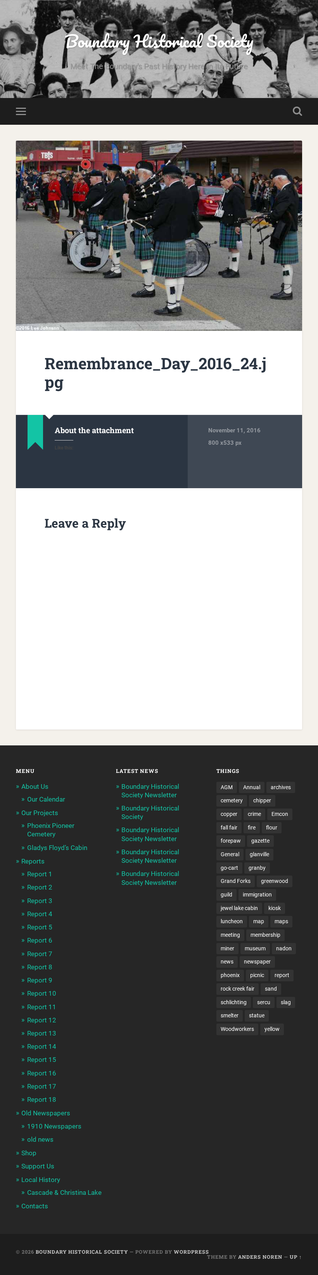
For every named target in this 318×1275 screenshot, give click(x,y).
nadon (284, 948)
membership (265, 935)
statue (256, 1015)
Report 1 (39, 874)
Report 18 (41, 1099)
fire (252, 827)
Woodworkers (237, 1029)
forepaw (231, 841)
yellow (272, 1029)
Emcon (279, 814)
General (230, 854)
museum (255, 948)
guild (226, 894)
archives (281, 787)
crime (254, 814)
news (227, 961)
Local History (40, 1180)
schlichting (234, 1002)
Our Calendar (46, 799)
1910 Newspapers (54, 1126)
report (282, 975)
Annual (251, 787)
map (258, 921)
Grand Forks (236, 881)
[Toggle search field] (297, 111)
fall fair (229, 827)
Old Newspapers (45, 1113)
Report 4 (39, 914)
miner (227, 948)
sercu (263, 1002)
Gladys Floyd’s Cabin (57, 848)
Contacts (34, 1206)
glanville (259, 854)
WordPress (191, 1252)
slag (286, 1002)
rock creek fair (237, 989)
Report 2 (39, 887)
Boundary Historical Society (159, 41)
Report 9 (39, 980)
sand (271, 989)
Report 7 (39, 954)
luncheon (232, 921)
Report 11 (41, 1007)
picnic (257, 975)
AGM (227, 787)
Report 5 (39, 927)
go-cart (229, 868)
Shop (28, 1153)
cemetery (232, 800)
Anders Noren (260, 1257)
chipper (262, 800)
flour (271, 827)
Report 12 (41, 1020)
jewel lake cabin (239, 908)
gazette (260, 841)
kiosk (274, 908)
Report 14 (41, 1046)
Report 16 (41, 1073)
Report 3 (39, 901)
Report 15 (41, 1059)
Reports (33, 861)
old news (40, 1139)
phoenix (230, 975)
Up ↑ (296, 1257)
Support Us (37, 1166)
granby (257, 868)
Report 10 (41, 993)
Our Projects (39, 813)
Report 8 (39, 967)
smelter (229, 1015)
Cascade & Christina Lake (64, 1192)
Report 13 (41, 1033)
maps (281, 921)
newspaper (257, 961)
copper (229, 814)
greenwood (274, 881)
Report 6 (39, 940)
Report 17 (41, 1086)
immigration (257, 894)
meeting (230, 935)
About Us (34, 786)
